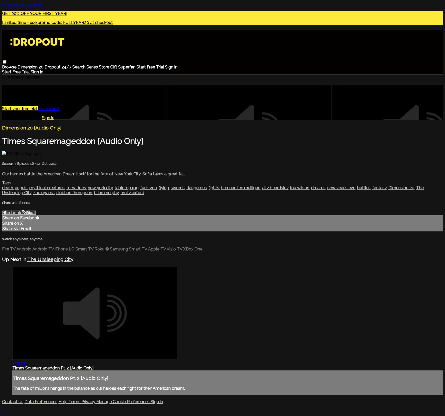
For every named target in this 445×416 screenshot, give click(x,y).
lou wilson (299, 187)
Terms (75, 401)
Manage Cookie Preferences (123, 401)
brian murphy (106, 192)
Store (104, 67)
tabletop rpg (127, 187)
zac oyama (44, 192)
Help (63, 401)
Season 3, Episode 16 (18, 164)
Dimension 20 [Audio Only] (32, 128)
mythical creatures (47, 187)
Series (92, 67)
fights (214, 187)
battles (364, 187)
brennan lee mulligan (240, 187)
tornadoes (76, 187)
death (7, 187)
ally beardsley (275, 187)
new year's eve (341, 187)
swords (178, 187)
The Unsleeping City (50, 259)
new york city (100, 187)
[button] (4, 62)
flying (164, 187)
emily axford (132, 192)
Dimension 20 (31, 67)
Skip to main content (21, 4)
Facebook (12, 212)
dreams (318, 187)
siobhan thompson (74, 192)
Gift (113, 67)
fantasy (379, 187)
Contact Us (12, 401)
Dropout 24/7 (58, 67)
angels (21, 187)
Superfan (126, 67)
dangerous (196, 187)
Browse (10, 67)
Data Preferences (40, 401)
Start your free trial (20, 108)
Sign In (37, 72)
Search (79, 67)
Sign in (171, 67)
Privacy (88, 401)
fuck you (148, 187)
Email (31, 212)
